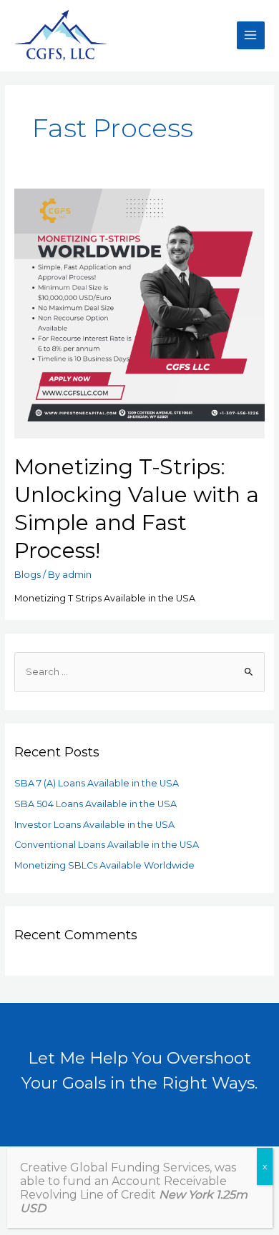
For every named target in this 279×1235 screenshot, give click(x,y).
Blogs (27, 574)
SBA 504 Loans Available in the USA (95, 804)
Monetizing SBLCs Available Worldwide (104, 865)
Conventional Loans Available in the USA (106, 844)
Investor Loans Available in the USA (94, 824)
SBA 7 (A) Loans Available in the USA (96, 783)
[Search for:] (139, 671)
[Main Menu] (251, 35)
